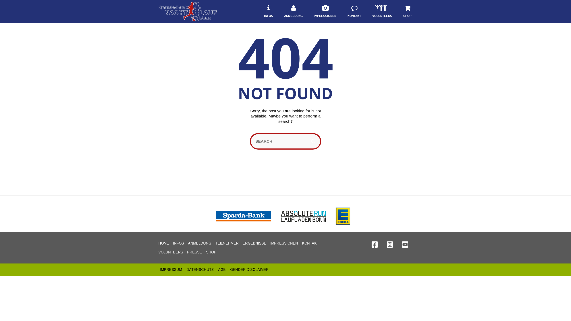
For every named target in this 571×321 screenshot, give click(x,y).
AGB (222, 270)
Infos (178, 243)
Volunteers (170, 252)
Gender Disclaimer (249, 270)
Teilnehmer (227, 243)
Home (163, 243)
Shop (211, 252)
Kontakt (310, 243)
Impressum (171, 270)
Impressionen (284, 243)
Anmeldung (199, 243)
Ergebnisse (254, 243)
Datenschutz (200, 270)
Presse (194, 252)
